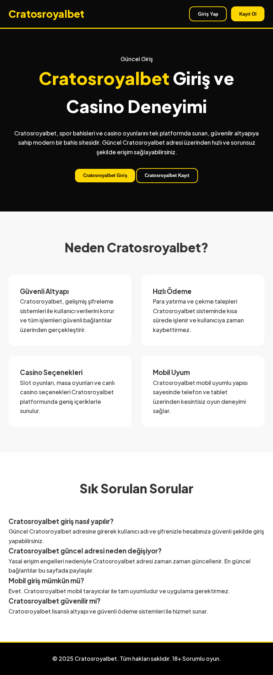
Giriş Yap (208, 14)
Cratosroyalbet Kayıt (167, 175)
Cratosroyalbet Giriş (105, 175)
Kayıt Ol (248, 14)
